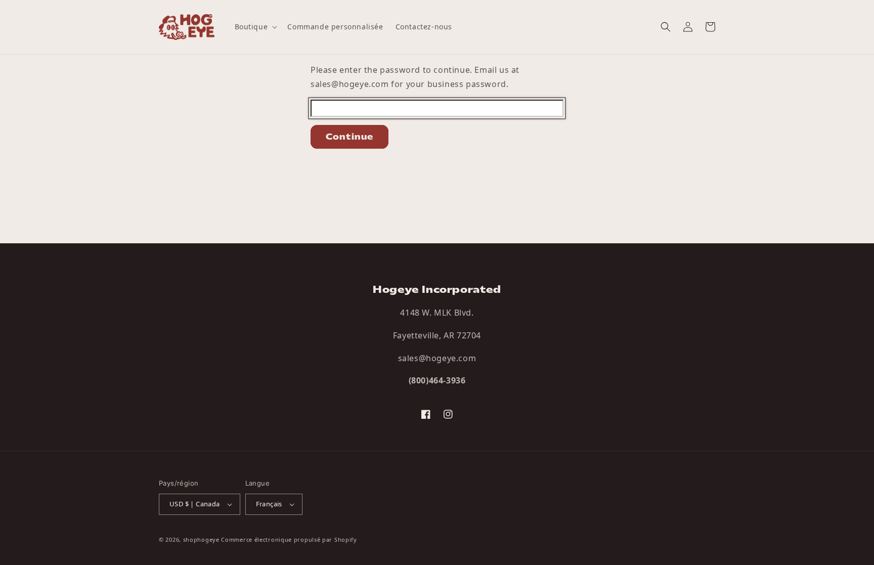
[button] (255, 26)
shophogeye (201, 539)
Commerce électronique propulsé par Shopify (289, 539)
